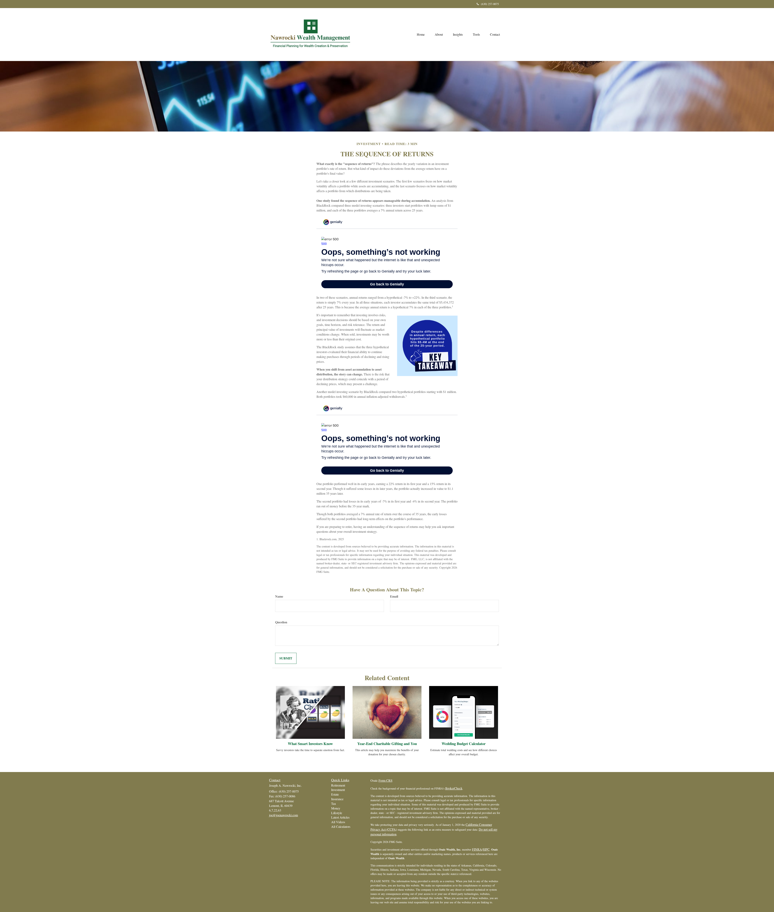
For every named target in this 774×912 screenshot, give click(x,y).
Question (281, 622)
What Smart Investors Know (310, 743)
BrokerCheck (453, 788)
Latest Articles (340, 817)
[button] (439, 34)
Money (335, 808)
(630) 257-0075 (490, 4)
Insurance (337, 799)
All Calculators (340, 826)
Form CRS (385, 780)
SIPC (486, 849)
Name (279, 596)
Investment (338, 790)
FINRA (477, 849)
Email (394, 596)
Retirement (338, 785)
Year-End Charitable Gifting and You (387, 743)
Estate (335, 794)
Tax (333, 803)
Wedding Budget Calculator (464, 743)
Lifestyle (336, 813)
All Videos (338, 822)
